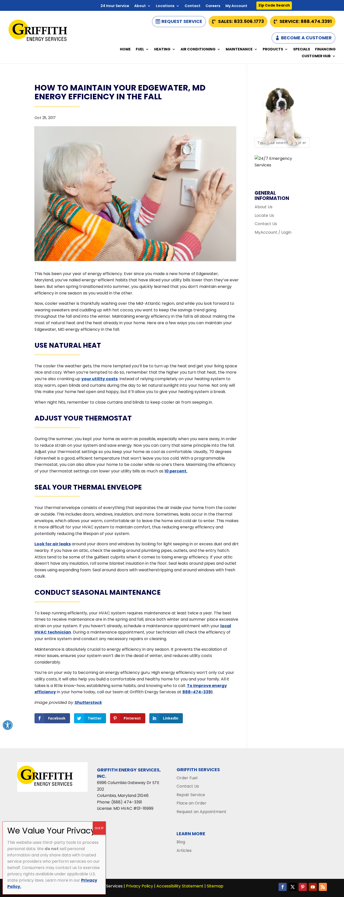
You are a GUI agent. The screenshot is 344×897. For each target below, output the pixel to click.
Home (125, 49)
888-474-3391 (197, 692)
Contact (192, 6)
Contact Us (266, 224)
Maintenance (239, 49)
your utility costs (99, 379)
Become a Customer (306, 38)
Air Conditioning (198, 49)
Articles (184, 850)
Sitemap (215, 886)
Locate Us (264, 215)
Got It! (99, 828)
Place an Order (192, 803)
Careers (212, 6)
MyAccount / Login (273, 232)
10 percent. (175, 471)
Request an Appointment (201, 812)
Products (273, 49)
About (140, 6)
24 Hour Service (114, 6)
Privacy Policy (139, 886)
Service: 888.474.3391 (306, 21)
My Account (236, 6)
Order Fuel (187, 778)
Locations (165, 6)
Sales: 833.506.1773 (241, 21)
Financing (325, 49)
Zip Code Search (274, 5)
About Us (263, 207)
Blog (181, 842)
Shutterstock (88, 702)
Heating (162, 49)
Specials (301, 49)
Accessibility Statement (179, 886)
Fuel (140, 49)
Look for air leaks (53, 544)
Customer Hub (316, 56)
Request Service (181, 21)
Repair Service (191, 795)
